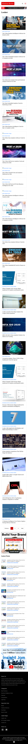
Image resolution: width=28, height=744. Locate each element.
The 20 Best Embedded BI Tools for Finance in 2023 (13, 266)
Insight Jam (3, 718)
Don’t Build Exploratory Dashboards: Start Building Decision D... (16, 596)
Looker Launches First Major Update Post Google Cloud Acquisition (12, 312)
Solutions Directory (5, 707)
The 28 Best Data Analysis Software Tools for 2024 (13, 242)
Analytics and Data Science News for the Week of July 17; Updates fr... (16, 608)
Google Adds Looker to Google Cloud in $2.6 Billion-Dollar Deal (13, 475)
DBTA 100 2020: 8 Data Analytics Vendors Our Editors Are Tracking (13, 335)
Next (22, 528)
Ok (14, 741)
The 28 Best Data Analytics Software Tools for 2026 (13, 138)
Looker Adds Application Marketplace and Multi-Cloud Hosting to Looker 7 (12, 428)
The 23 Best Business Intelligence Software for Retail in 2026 (13, 34)
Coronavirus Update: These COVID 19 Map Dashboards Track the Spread (12, 359)
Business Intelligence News (9, 286)
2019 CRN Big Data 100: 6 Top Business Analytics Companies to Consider (11, 498)
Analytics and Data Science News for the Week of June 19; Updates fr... (16, 638)
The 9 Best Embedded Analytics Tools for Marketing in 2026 (12, 104)
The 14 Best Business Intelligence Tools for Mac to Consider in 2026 (12, 127)
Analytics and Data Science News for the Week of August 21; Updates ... (16, 560)
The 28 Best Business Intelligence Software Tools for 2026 (13, 196)
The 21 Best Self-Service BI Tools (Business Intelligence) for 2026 (12, 184)
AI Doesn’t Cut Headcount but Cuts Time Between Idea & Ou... (16, 590)
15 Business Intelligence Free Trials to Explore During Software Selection (13, 521)
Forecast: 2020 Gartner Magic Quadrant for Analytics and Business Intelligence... (13, 405)
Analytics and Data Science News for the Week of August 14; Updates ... (16, 572)
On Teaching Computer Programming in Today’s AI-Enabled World (16, 566)
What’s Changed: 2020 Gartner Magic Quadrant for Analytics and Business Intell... (13, 382)
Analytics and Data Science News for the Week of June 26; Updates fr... (16, 626)
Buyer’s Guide (4, 712)
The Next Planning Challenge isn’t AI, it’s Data (16, 632)
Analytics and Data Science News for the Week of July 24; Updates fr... (16, 602)
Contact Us (3, 722)
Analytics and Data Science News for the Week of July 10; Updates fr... (16, 620)
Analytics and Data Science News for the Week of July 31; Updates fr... (16, 584)
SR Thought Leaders (5, 720)
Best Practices (6, 31)
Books (2, 705)
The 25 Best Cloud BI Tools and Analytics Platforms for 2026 (12, 173)
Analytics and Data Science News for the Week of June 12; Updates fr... (16, 644)
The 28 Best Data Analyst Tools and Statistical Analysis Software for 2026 (13, 80)
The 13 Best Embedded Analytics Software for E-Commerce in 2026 (13, 57)
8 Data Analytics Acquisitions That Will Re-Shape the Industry (13, 452)
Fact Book (3, 710)
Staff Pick (3, 699)
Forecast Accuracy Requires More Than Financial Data (15, 614)
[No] (26, 740)
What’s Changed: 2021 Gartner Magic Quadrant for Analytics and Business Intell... (13, 289)
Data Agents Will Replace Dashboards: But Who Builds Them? (16, 578)
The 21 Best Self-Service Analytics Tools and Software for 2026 (13, 161)
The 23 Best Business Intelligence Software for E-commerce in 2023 (13, 219)
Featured (3, 695)
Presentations (4, 697)
